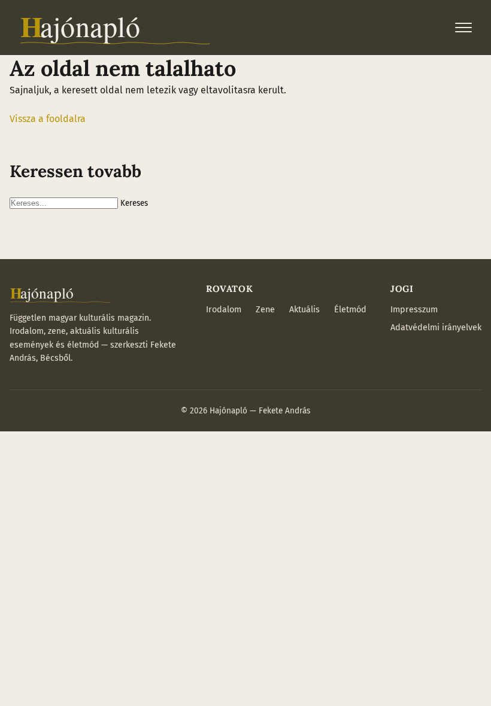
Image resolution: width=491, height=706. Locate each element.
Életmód (350, 310)
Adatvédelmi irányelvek (435, 327)
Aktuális (304, 310)
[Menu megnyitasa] (463, 27)
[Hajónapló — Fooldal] (115, 27)
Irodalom (223, 310)
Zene (265, 310)
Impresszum (414, 310)
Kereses (134, 203)
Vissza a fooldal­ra (48, 118)
